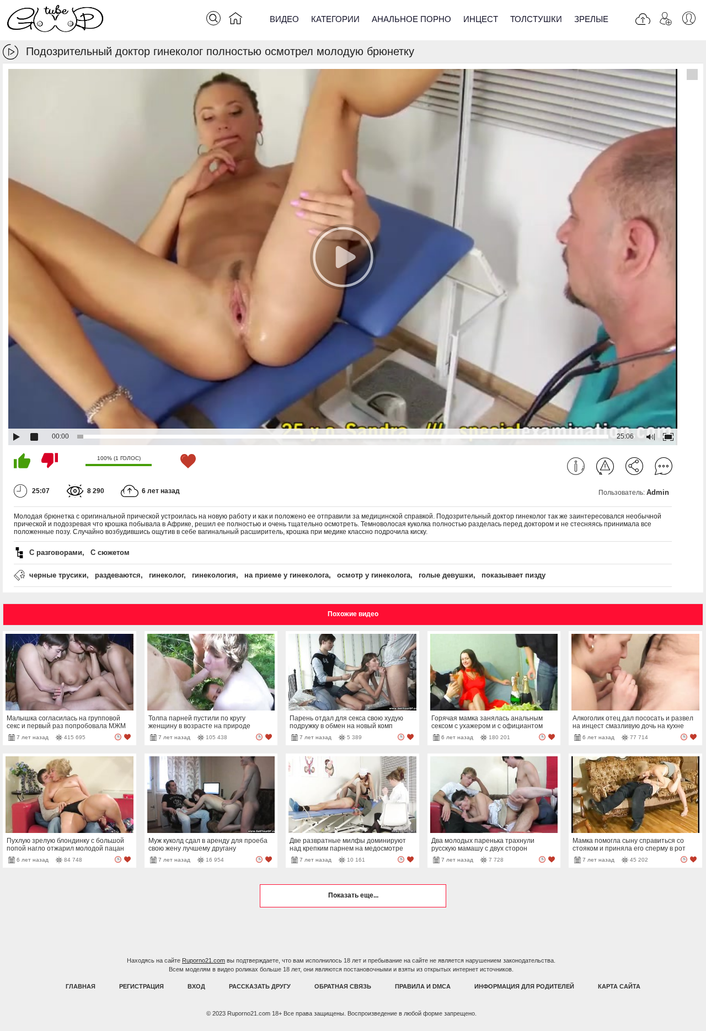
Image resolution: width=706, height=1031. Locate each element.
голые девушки (446, 575)
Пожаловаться (605, 466)
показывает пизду (513, 575)
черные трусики (58, 575)
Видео (284, 19)
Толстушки (536, 19)
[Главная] (235, 20)
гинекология (214, 575)
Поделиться (634, 466)
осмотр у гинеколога (373, 575)
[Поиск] (213, 18)
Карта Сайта (619, 986)
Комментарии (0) (663, 466)
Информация (576, 466)
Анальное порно (411, 19)
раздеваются (118, 575)
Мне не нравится (49, 460)
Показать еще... (353, 895)
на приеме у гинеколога (286, 575)
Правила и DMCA (423, 986)
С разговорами (55, 552)
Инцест (480, 19)
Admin (657, 492)
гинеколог (166, 575)
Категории (335, 19)
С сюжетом (110, 552)
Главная (80, 986)
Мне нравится (22, 460)
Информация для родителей (524, 986)
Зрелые (591, 19)
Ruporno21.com (203, 960)
